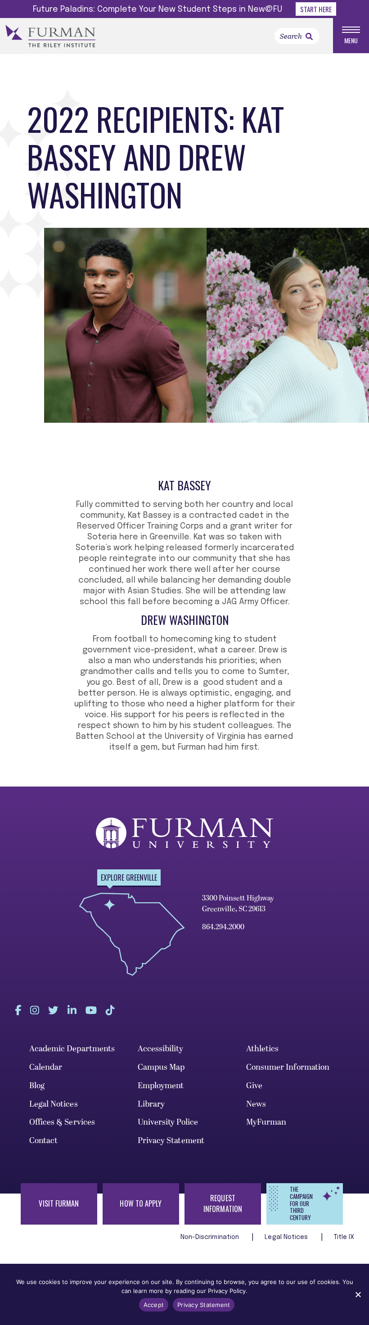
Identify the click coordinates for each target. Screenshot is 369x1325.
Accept (154, 1304)
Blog (37, 1086)
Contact (43, 1141)
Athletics (262, 1049)
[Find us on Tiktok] (110, 1010)
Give (254, 1086)
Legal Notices (53, 1104)
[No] (357, 1294)
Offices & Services (62, 1122)
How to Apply (141, 1203)
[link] (309, 36)
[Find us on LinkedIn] (72, 1010)
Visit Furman (59, 1203)
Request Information (222, 1203)
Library (151, 1104)
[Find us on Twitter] (53, 1010)
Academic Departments (72, 1049)
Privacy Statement (171, 1141)
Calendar (46, 1067)
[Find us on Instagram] (34, 1010)
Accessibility (160, 1049)
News (256, 1104)
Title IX (344, 1237)
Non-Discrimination (210, 1237)
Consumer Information (288, 1067)
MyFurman (266, 1122)
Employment (161, 1086)
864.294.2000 (223, 927)
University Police (168, 1122)
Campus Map (161, 1067)
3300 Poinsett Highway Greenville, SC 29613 (238, 903)
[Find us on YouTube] (91, 1010)
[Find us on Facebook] (18, 1010)
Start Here (316, 9)
